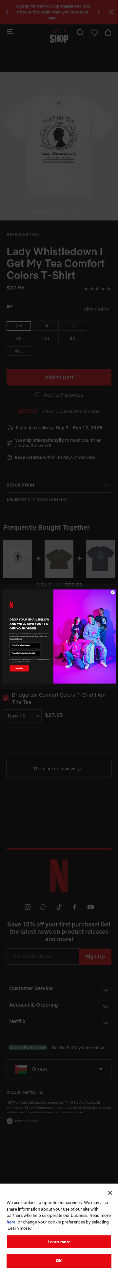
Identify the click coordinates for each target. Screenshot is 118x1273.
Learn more (59, 1241)
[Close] (110, 1193)
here (11, 1221)
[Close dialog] (113, 592)
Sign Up (19, 668)
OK (59, 1260)
